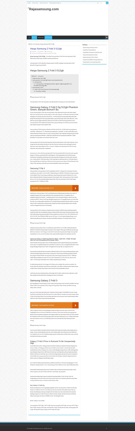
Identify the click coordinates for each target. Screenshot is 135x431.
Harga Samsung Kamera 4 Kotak (90, 54)
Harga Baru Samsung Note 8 (89, 50)
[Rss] (97, 3)
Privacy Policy (35, 3)
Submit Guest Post (44, 3)
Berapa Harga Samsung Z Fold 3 (90, 47)
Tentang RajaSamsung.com (55, 3)
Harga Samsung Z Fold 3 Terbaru (90, 57)
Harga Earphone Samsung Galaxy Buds (91, 62)
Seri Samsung (48, 37)
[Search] (107, 3)
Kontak (29, 3)
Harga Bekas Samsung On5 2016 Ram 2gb (92, 52)
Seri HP (33, 37)
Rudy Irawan (33, 51)
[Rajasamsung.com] (43, 9)
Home (30, 37)
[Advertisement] (78, 23)
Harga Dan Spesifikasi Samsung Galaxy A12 (92, 59)
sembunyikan (40, 76)
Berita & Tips (41, 37)
